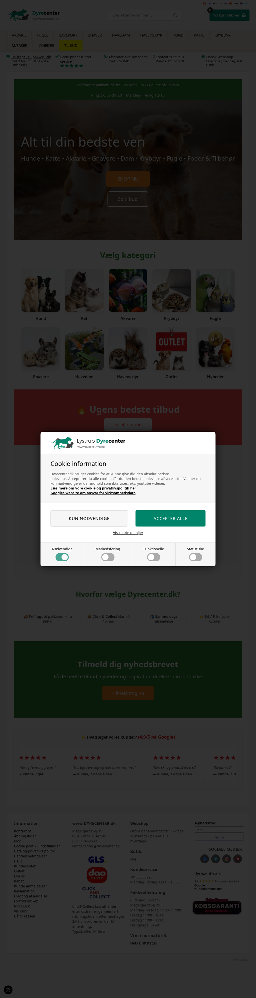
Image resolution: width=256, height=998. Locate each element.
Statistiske (195, 549)
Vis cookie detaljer (128, 532)
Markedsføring (108, 549)
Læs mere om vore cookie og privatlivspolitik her (93, 488)
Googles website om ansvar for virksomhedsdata (93, 492)
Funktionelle (154, 549)
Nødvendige (62, 549)
